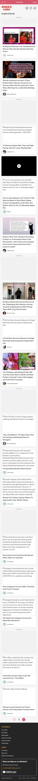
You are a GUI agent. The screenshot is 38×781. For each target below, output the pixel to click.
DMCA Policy (34, 778)
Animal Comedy (6, 738)
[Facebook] (30, 8)
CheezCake (19, 2)
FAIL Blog (4, 732)
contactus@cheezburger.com (12, 768)
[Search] (5, 2)
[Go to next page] (23, 719)
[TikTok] (35, 8)
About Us (4, 753)
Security (28, 778)
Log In (35, 2)
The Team (4, 750)
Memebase (4, 735)
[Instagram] (26, 8)
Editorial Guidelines (7, 756)
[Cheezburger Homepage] (19, 772)
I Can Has (4, 730)
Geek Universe (5, 740)
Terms (20, 778)
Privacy (23, 778)
